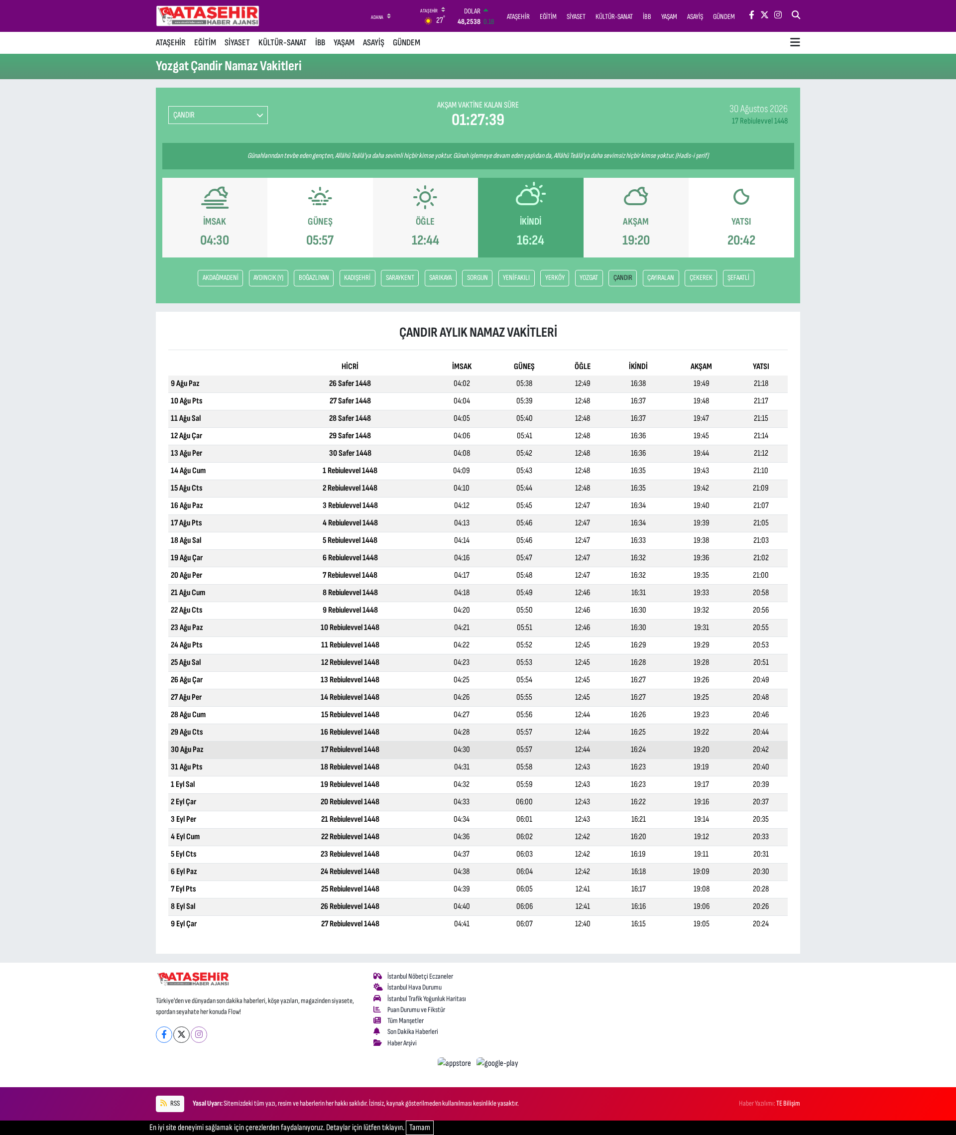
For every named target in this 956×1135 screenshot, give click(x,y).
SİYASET (237, 42)
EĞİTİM (205, 42)
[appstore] (455, 1063)
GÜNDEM (406, 42)
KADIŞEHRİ (357, 277)
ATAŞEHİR (171, 42)
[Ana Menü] (795, 43)
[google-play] (498, 1063)
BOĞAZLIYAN (314, 277)
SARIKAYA (440, 277)
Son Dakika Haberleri (412, 1031)
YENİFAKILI (516, 277)
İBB (320, 42)
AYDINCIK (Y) (268, 277)
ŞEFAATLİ (738, 277)
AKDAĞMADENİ (221, 277)
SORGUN (477, 277)
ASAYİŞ (373, 42)
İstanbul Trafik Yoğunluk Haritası (426, 999)
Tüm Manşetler (405, 1020)
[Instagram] (199, 1034)
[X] (181, 1034)
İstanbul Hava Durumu (414, 987)
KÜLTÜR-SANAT (282, 42)
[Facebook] (164, 1034)
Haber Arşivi (402, 1043)
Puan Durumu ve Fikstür (416, 1010)
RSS (174, 1103)
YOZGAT (589, 277)
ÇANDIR (622, 277)
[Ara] (796, 15)
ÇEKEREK (701, 277)
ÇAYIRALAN (660, 277)
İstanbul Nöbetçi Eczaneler (420, 976)
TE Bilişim (788, 1103)
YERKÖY (555, 277)
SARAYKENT (400, 277)
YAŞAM (344, 42)
